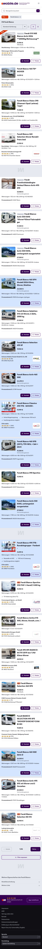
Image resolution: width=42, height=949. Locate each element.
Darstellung (5, 941)
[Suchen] (38, 10)
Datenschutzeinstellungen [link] (10, 922)
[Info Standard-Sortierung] (28, 27)
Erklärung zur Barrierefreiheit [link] (10, 925)
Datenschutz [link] (5, 919)
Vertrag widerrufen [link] (7, 914)
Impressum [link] (5, 908)
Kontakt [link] (4, 916)
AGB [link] (3, 911)
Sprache (4, 934)
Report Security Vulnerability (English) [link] (13, 927)
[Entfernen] (20, 17)
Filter (4, 17)
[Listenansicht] (33, 27)
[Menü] (38, 3)
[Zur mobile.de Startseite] (17, 3)
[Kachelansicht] (38, 27)
